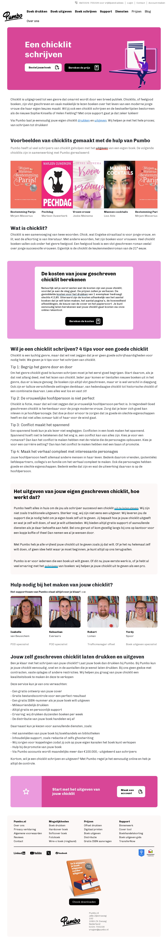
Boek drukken (37, 11)
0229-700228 (97, 926)
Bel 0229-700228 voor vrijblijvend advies (101, 2)
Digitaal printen (93, 829)
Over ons (33, 21)
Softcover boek (58, 833)
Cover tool (125, 829)
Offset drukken (93, 825)
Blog (148, 11)
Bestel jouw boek (40, 67)
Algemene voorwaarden (28, 833)
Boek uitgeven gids (130, 837)
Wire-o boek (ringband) (62, 841)
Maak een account (127, 791)
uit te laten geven (126, 508)
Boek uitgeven (61, 11)
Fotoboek (54, 837)
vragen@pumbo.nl (98, 929)
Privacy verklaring (25, 829)
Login (130, 2)
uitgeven (100, 120)
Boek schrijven (86, 11)
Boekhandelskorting (131, 833)
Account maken (156, 2)
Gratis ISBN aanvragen (98, 841)
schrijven (51, 566)
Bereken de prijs (79, 67)
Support (106, 11)
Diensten (121, 11)
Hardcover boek (58, 829)
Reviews (18, 837)
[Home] (12, 16)
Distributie (90, 837)
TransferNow (127, 841)
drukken (84, 120)
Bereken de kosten (81, 321)
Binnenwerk (126, 825)
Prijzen (136, 11)
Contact (140, 2)
